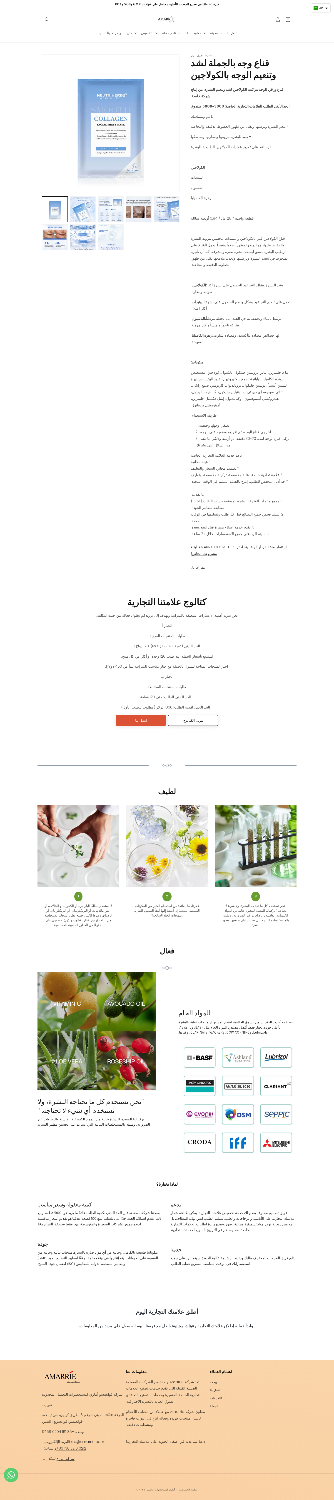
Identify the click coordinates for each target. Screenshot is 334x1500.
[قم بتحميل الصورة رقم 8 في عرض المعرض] (111, 237)
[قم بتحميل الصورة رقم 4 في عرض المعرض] (139, 209)
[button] (47, 20)
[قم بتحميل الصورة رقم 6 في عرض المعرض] (55, 237)
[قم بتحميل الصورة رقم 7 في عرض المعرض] (83, 237)
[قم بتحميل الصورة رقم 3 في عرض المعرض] (111, 209)
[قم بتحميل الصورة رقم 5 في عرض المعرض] (166, 209)
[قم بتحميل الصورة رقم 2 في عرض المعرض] (83, 209)
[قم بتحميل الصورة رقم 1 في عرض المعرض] (55, 209)
